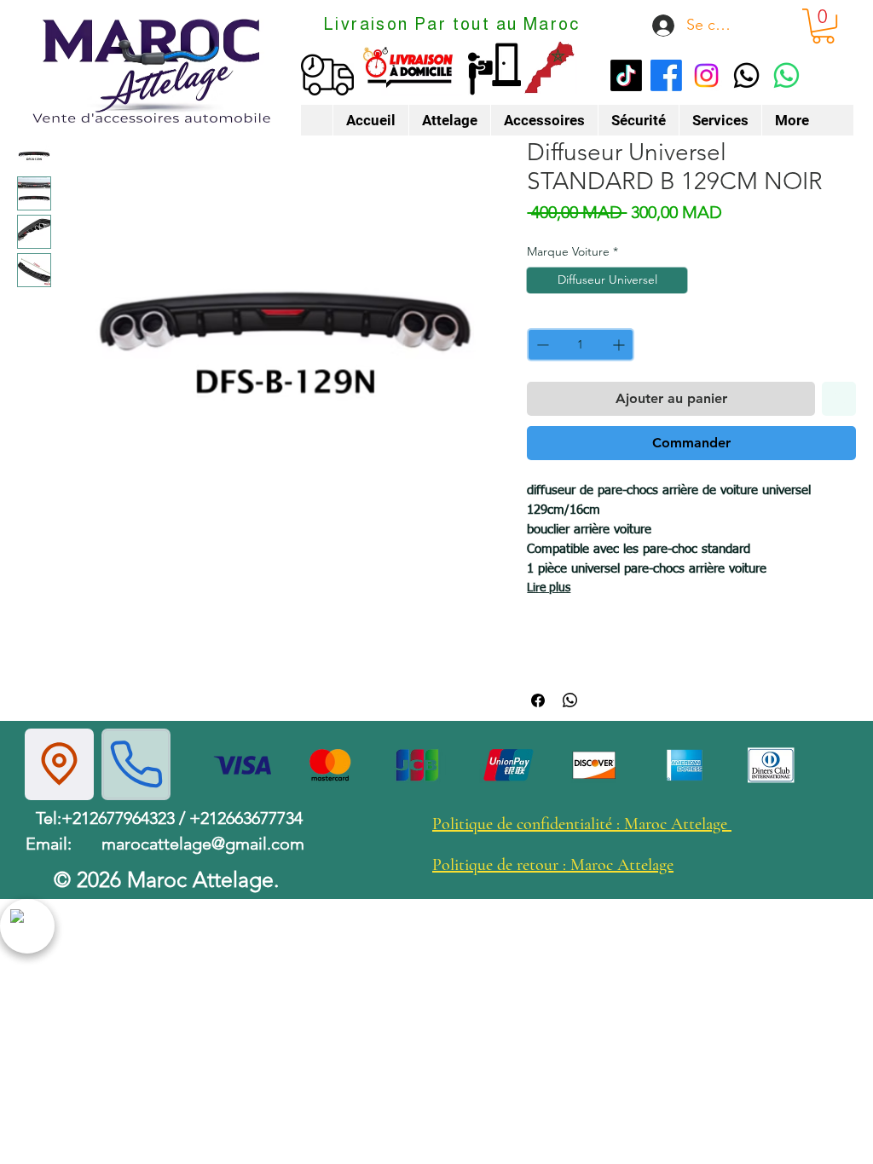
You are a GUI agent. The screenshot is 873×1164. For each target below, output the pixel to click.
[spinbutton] (580, 345)
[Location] (59, 764)
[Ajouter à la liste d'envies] (839, 399)
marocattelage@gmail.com (202, 843)
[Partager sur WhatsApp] (570, 700)
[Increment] (620, 345)
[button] (823, 26)
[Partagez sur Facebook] (538, 700)
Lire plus (548, 588)
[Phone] (136, 764)
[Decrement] (541, 345)
